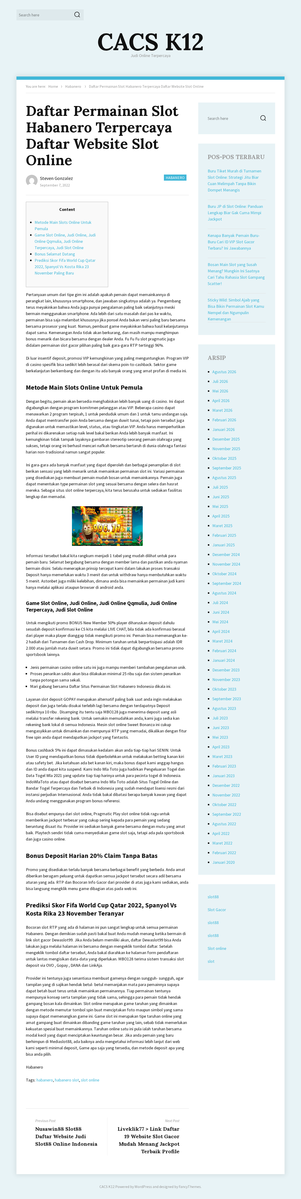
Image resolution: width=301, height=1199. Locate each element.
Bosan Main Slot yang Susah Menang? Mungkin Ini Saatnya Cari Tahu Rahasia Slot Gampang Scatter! (236, 274)
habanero (44, 1080)
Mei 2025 (220, 506)
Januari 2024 (223, 660)
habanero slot (67, 1080)
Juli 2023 (220, 718)
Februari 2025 (224, 535)
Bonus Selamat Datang (55, 254)
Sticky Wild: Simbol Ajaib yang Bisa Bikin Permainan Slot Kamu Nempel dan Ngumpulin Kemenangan (236, 309)
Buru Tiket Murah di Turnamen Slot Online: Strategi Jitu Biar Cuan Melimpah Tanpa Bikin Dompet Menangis (234, 180)
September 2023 (226, 698)
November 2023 (226, 679)
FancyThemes (190, 1186)
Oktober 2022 (224, 804)
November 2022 (226, 795)
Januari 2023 (223, 775)
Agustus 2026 (224, 371)
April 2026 (221, 400)
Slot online (217, 948)
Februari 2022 (224, 852)
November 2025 (226, 448)
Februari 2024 (224, 650)
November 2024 (226, 564)
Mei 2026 (220, 391)
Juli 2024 (220, 602)
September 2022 (226, 814)
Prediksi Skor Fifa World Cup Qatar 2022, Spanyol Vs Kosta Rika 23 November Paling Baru (65, 267)
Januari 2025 (223, 545)
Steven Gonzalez (56, 178)
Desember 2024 (226, 554)
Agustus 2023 (224, 708)
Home (53, 86)
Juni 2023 (220, 727)
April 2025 (221, 516)
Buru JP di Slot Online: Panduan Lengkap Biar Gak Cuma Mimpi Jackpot (235, 213)
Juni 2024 (220, 612)
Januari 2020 (223, 862)
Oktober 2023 (224, 689)
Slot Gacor (217, 909)
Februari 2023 (224, 766)
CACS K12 (150, 42)
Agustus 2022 (224, 823)
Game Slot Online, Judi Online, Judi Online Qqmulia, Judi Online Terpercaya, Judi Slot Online (65, 241)
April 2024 (221, 631)
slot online (90, 1080)
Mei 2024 (220, 621)
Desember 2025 (226, 439)
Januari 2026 (223, 429)
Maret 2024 (222, 641)
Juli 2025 (220, 487)
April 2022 (221, 833)
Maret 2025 (222, 525)
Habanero (73, 86)
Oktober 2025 (224, 458)
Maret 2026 (222, 410)
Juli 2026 (220, 381)
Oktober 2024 (224, 573)
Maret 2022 (222, 843)
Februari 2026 (224, 420)
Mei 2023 (220, 737)
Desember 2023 (226, 670)
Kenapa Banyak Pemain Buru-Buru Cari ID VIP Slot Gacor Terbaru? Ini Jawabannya (234, 242)
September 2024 (226, 583)
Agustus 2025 (224, 477)
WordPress (143, 1186)
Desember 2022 (226, 785)
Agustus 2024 (224, 593)
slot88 (213, 896)
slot (211, 961)
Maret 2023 (222, 756)
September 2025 (226, 468)
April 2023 (221, 747)
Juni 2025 (220, 496)
